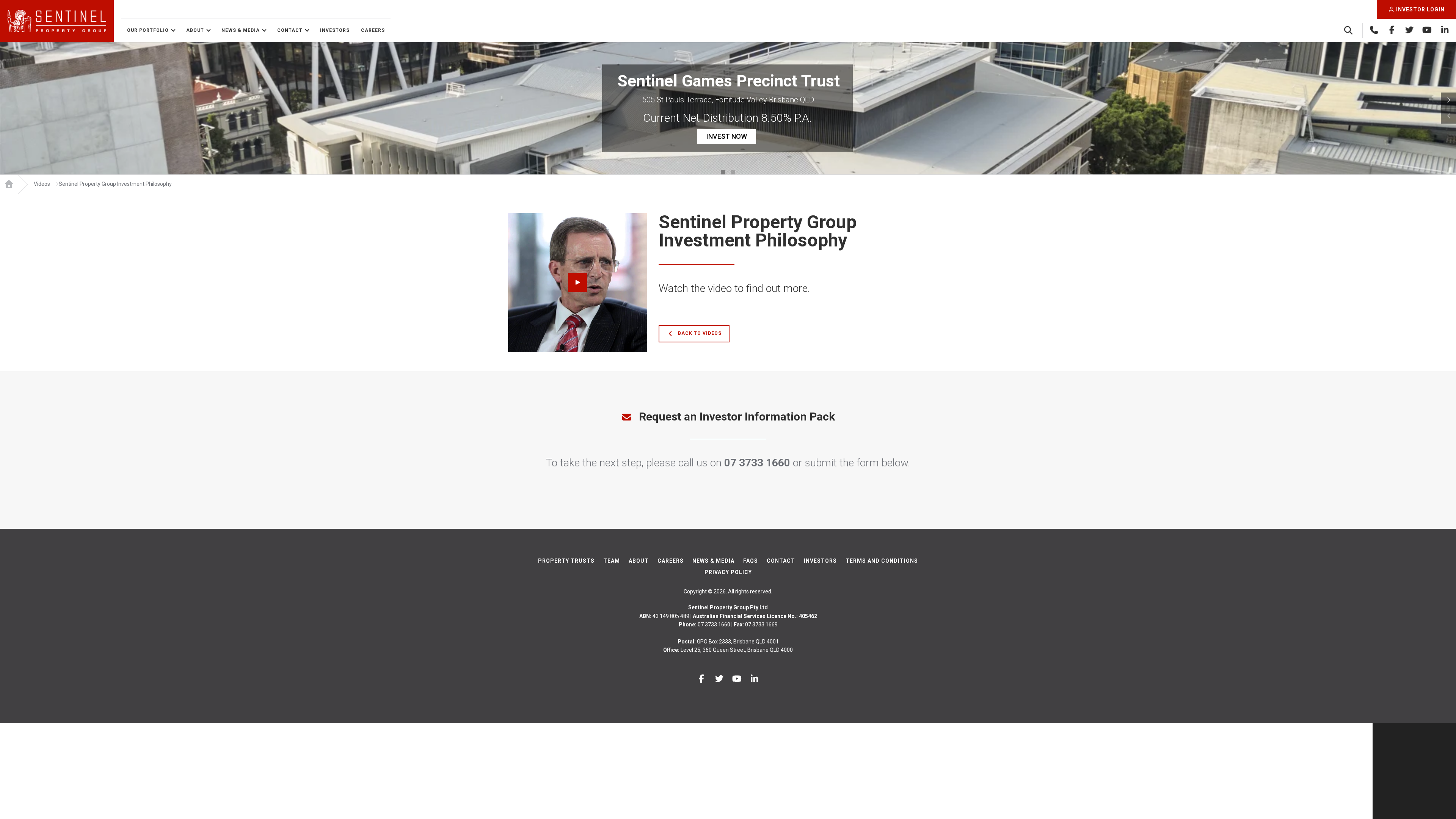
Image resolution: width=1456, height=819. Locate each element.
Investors (335, 30)
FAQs (750, 561)
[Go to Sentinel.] (8, 184)
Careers (373, 30)
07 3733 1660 (757, 463)
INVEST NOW (726, 136)
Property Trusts (566, 561)
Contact (290, 30)
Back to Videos (699, 333)
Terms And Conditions (882, 561)
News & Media (240, 30)
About (195, 30)
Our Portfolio (148, 30)
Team (611, 561)
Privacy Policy (728, 572)
